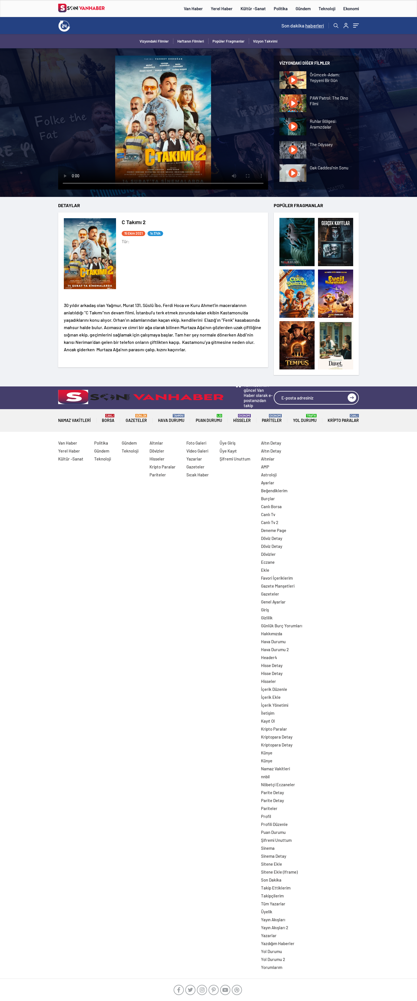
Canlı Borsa (271, 506)
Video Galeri (197, 450)
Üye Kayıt (228, 450)
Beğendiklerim (274, 490)
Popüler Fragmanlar (228, 41)
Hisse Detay (272, 665)
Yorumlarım (271, 967)
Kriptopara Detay (276, 736)
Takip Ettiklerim (275, 887)
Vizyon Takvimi (265, 41)
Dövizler (156, 450)
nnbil (265, 776)
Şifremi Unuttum (235, 458)
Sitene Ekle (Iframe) (279, 871)
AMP (265, 466)
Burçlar (268, 498)
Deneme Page (273, 530)
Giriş (265, 609)
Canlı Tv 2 (269, 522)
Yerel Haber (222, 8)
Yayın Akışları (273, 919)
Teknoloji (327, 8)
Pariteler (272, 418)
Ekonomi (351, 8)
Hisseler (242, 418)
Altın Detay (271, 442)
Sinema (268, 848)
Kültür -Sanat (253, 8)
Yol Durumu (305, 418)
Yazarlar (194, 458)
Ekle (265, 570)
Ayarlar (267, 482)
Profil (266, 816)
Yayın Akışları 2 (274, 927)
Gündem (303, 8)
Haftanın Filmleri (190, 41)
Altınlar (156, 442)
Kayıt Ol (268, 721)
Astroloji (269, 474)
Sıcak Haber (197, 474)
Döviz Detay (271, 538)
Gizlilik (267, 617)
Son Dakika (271, 879)
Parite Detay (272, 792)
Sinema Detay (273, 856)
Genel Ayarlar (273, 601)
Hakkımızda (271, 633)
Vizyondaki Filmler (154, 41)
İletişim (267, 713)
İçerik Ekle (271, 697)
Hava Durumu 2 (275, 649)
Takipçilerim (272, 895)
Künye (266, 752)
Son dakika (302, 25)
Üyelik (266, 911)
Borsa (108, 418)
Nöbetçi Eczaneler (278, 784)
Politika (281, 8)
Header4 (269, 657)
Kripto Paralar (343, 418)
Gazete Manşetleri (277, 585)
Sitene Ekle (271, 864)
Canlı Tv (268, 514)
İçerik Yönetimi (274, 705)
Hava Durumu (171, 418)
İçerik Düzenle (274, 689)
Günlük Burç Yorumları (281, 625)
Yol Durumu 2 (273, 959)
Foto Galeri (196, 442)
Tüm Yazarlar (273, 903)
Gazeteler (136, 418)
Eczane (268, 562)
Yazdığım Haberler (277, 943)
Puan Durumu (209, 418)
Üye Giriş (227, 442)
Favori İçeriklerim (277, 578)
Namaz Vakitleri (74, 420)
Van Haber (193, 8)
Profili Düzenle (274, 824)
